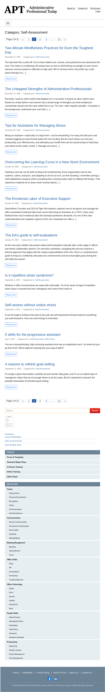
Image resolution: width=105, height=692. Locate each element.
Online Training (13, 472)
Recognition (13, 501)
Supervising (13, 629)
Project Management (16, 654)
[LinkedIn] (55, 678)
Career (9, 489)
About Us (71, 8)
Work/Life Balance (16, 513)
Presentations (14, 572)
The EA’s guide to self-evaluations (31, 235)
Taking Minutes (14, 551)
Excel (11, 592)
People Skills (12, 613)
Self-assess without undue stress (30, 305)
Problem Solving (15, 650)
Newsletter (28, 672)
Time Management (16, 658)
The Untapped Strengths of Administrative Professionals (48, 89)
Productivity (12, 642)
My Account (95, 8)
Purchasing (13, 576)
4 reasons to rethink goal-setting (30, 364)
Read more (11, 79)
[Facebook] (49, 678)
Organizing (13, 646)
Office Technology (14, 584)
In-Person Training (15, 467)
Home (16, 672)
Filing (11, 564)
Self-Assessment (42, 57)
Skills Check (50, 339)
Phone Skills (13, 530)
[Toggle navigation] (8, 23)
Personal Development (17, 497)
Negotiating (13, 625)
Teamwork (13, 633)
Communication (14, 518)
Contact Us (83, 8)
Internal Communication (18, 522)
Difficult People (14, 617)
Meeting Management (16, 543)
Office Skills (12, 560)
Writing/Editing (14, 538)
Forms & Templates (15, 457)
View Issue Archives (13, 441)
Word (11, 609)
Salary (11, 505)
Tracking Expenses (16, 580)
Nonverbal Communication (19, 526)
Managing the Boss (16, 621)
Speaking (12, 534)
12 (59, 39)
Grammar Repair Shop (16, 462)
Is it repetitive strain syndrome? (29, 275)
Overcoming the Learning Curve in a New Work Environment (52, 162)
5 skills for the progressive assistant (32, 334)
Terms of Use (59, 672)
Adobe (11, 588)
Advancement (14, 493)
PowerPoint (13, 604)
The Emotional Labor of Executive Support (37, 199)
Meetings (12, 547)
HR (10, 568)
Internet (12, 597)
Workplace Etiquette (16, 637)
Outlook (12, 601)
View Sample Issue (13, 445)
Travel (11, 555)
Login (98, 11)
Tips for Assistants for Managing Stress (35, 125)
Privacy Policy (43, 672)
